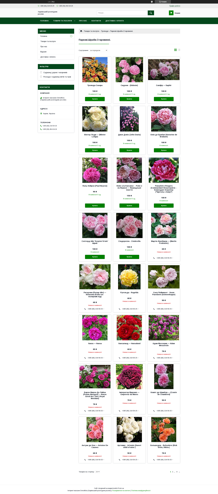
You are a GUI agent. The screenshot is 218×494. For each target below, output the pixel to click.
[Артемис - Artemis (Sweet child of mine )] (129, 429)
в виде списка (179, 50)
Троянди (104, 31)
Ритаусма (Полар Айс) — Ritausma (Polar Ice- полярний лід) (95, 295)
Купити (95, 99)
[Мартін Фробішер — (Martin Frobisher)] (164, 225)
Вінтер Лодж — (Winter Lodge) (95, 136)
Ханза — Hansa (95, 343)
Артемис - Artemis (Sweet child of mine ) (129, 446)
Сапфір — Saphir (163, 85)
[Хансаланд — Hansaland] (129, 327)
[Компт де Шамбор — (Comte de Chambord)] (164, 376)
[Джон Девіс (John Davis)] (129, 118)
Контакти (96, 21)
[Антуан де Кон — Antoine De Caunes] (95, 429)
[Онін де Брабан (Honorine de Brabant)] (164, 118)
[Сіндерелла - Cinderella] (129, 225)
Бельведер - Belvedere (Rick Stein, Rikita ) (163, 446)
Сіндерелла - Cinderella (129, 241)
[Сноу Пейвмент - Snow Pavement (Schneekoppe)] (164, 276)
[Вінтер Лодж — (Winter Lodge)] (95, 118)
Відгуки (43, 52)
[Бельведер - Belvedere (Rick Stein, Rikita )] (164, 429)
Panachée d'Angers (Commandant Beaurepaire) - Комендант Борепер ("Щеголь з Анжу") (164, 189)
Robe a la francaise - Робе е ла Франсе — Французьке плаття (129, 188)
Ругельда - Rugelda (129, 293)
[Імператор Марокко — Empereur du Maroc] (129, 376)
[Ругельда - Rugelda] (129, 276)
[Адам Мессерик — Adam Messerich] (164, 327)
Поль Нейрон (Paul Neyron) (95, 186)
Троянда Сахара (94, 85)
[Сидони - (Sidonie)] (129, 69)
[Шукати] (151, 12)
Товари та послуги (62, 21)
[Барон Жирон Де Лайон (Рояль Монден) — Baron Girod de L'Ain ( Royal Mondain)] (95, 376)
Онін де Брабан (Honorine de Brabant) (163, 136)
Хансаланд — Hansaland (129, 343)
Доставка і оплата (114, 21)
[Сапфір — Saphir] (164, 69)
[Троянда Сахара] (95, 69)
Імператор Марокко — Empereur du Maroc (129, 393)
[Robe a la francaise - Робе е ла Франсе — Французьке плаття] (129, 170)
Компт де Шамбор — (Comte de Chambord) (164, 393)
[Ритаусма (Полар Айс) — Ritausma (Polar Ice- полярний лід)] (95, 276)
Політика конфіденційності (141, 490)
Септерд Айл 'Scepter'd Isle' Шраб (95, 242)
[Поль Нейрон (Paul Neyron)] (95, 170)
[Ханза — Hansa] (95, 327)
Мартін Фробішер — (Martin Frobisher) (163, 242)
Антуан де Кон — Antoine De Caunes (95, 446)
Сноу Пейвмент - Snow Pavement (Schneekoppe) (163, 294)
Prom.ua (121, 488)
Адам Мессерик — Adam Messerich (164, 344)
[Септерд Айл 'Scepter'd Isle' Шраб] (95, 225)
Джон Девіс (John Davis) (129, 135)
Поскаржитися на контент (121, 490)
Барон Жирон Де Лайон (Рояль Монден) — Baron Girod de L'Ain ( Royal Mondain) (94, 395)
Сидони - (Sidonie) (129, 85)
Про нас (83, 21)
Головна (44, 21)
